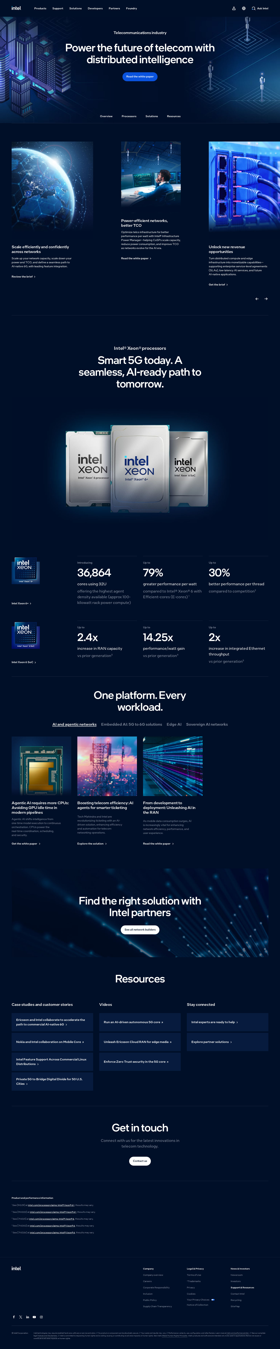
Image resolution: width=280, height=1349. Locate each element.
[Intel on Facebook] (14, 1317)
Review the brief (22, 276)
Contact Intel (238, 1293)
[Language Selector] (244, 8)
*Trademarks (194, 1281)
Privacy (191, 1287)
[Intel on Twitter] (20, 1317)
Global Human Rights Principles (174, 1336)
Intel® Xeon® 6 (67, 1232)
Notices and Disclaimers (47, 1336)
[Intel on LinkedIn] (27, 1317)
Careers (147, 1281)
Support (57, 8)
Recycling (236, 1300)
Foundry (131, 8)
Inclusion (148, 1293)
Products (40, 8)
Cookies (191, 1293)
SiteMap (235, 1306)
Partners (114, 8)
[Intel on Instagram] (41, 1317)
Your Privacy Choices (198, 1299)
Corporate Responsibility (156, 1287)
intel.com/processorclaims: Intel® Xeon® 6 (51, 1218)
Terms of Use (194, 1275)
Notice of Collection (197, 1304)
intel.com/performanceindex (238, 1333)
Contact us (140, 1161)
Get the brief (217, 284)
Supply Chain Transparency (157, 1306)
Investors (236, 1281)
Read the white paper (140, 76)
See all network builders (140, 929)
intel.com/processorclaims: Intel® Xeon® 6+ (51, 1205)
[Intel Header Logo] (16, 8)
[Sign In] (234, 8)
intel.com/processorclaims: (53, 1212)
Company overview (153, 1275)
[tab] (74, 724)
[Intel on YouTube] (34, 1317)
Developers (95, 8)
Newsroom (237, 1275)
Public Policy (150, 1300)
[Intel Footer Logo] (16, 1269)
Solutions (75, 8)
